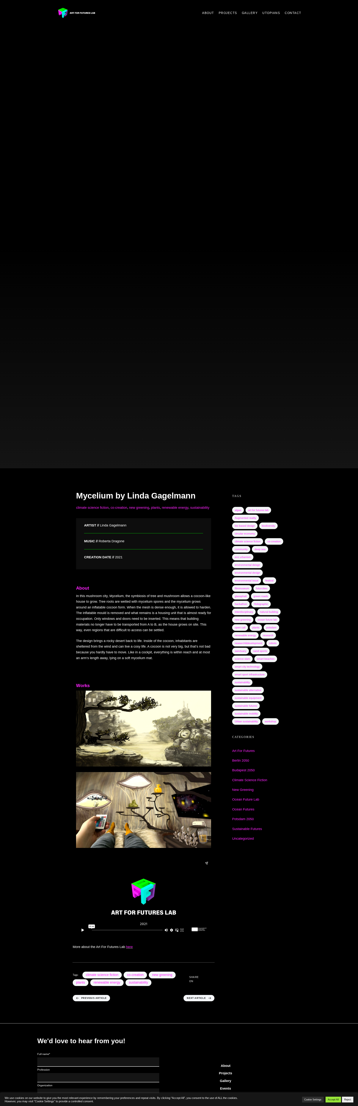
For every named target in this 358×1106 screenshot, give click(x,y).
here (129, 947)
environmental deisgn (247, 564)
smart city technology (247, 666)
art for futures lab (258, 510)
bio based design (245, 525)
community (241, 549)
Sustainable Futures (247, 829)
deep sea (260, 549)
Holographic (261, 603)
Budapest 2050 (243, 770)
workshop (270, 721)
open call (240, 627)
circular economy (245, 533)
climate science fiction (92, 507)
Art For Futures (243, 751)
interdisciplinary (244, 611)
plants (155, 507)
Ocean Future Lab (245, 799)
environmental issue (246, 580)
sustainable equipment (248, 697)
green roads (261, 596)
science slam (242, 658)
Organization (44, 1085)
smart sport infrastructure (250, 674)
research (268, 635)
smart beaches (265, 658)
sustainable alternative (248, 690)
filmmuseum (242, 588)
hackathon (241, 603)
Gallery (225, 1081)
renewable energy (175, 507)
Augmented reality (245, 517)
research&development (248, 643)
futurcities (261, 588)
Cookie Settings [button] (312, 1099)
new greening (139, 507)
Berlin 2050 (240, 760)
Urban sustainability (246, 721)
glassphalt (241, 596)
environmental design (247, 572)
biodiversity (268, 525)
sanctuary (240, 650)
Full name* (43, 1054)
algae (238, 510)
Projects (225, 1073)
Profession (43, 1069)
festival (269, 580)
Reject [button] (347, 1099)
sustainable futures (246, 705)
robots (273, 643)
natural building (269, 611)
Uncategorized (243, 838)
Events (225, 1088)
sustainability (199, 507)
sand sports (260, 650)
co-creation (119, 507)
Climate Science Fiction (249, 780)
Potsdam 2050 (243, 819)
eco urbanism (243, 557)
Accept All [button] (333, 1099)
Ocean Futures (243, 809)
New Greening (243, 790)
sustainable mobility (246, 713)
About (225, 1066)
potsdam (271, 627)
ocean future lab (267, 619)
